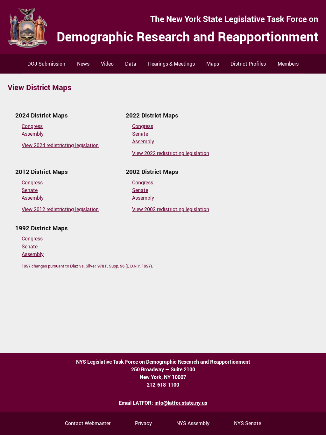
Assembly (33, 133)
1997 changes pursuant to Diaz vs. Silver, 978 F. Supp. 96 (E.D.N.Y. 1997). (87, 266)
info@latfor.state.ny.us (180, 402)
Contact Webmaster (87, 423)
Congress (32, 126)
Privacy (143, 423)
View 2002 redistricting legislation (170, 209)
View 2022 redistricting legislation (170, 153)
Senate (140, 133)
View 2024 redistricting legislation (60, 145)
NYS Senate (247, 423)
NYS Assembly (192, 423)
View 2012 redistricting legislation (60, 209)
